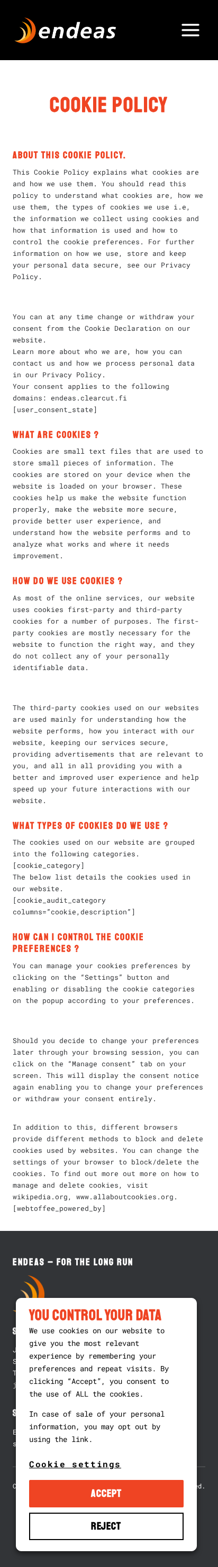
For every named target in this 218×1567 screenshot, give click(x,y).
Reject (106, 1526)
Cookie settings (75, 1463)
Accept (106, 1493)
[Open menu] (190, 29)
